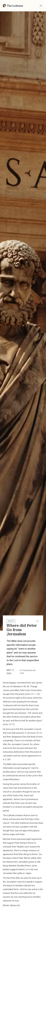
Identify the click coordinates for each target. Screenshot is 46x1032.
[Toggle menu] (40, 5)
